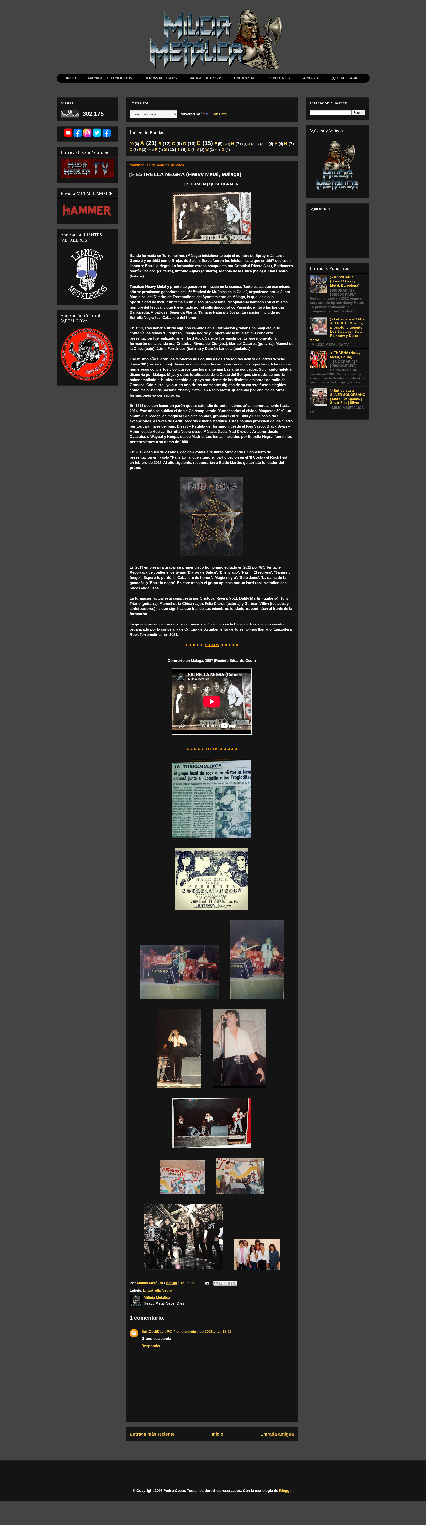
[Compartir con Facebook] (230, 1283)
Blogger (286, 1491)
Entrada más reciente (152, 1434)
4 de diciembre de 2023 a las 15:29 (202, 1331)
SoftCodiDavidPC (157, 1331)
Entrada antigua (277, 1434)
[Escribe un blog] (220, 1283)
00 (132, 144)
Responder (151, 1346)
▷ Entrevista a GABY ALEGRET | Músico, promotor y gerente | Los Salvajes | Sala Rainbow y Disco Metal (337, 329)
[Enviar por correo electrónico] (215, 1283)
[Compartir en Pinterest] (234, 1283)
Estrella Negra (160, 1290)
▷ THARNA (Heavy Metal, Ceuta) (345, 355)
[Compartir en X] (225, 1283)
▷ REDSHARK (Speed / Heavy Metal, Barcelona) (344, 281)
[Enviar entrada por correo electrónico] (206, 1283)
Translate (219, 114)
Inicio (217, 1434)
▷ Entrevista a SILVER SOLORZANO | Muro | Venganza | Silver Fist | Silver (347, 396)
